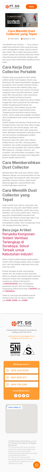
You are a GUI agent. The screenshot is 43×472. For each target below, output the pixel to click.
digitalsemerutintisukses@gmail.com (21, 336)
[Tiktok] (23, 395)
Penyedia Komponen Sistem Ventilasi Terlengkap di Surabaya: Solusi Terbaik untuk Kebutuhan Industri (18, 244)
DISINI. (25, 300)
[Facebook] (19, 395)
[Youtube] (27, 395)
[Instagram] (15, 395)
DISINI (8, 300)
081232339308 (10, 284)
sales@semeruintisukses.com (21, 338)
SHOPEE (33, 289)
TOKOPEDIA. (9, 291)
